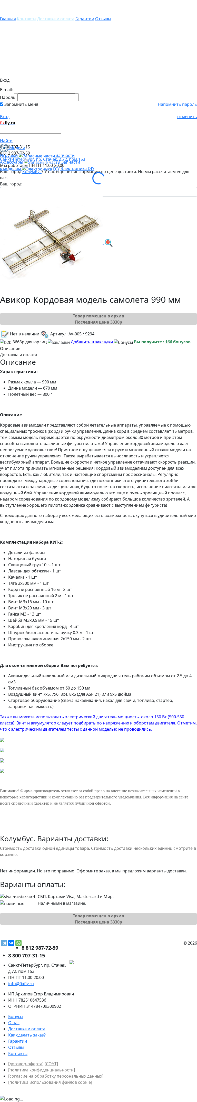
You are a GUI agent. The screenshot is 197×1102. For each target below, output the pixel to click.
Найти (6, 141)
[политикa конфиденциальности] (41, 1070)
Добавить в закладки (92, 342)
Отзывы (103, 19)
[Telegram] (4, 943)
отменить (187, 116)
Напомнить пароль (177, 104)
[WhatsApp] (18, 943)
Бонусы (15, 1016)
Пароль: (8, 97)
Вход (4, 116)
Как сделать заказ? (27, 1035)
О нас (13, 1022)
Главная (8, 19)
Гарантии (84, 19)
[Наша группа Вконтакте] (158, 963)
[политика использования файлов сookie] (50, 1082)
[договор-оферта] (26, 1064)
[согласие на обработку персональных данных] (55, 1076)
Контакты (26, 19)
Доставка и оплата (55, 19)
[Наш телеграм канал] (95, 963)
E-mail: (6, 89)
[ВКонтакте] (11, 943)
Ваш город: (11, 184)
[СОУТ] (51, 1064)
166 (168, 342)
